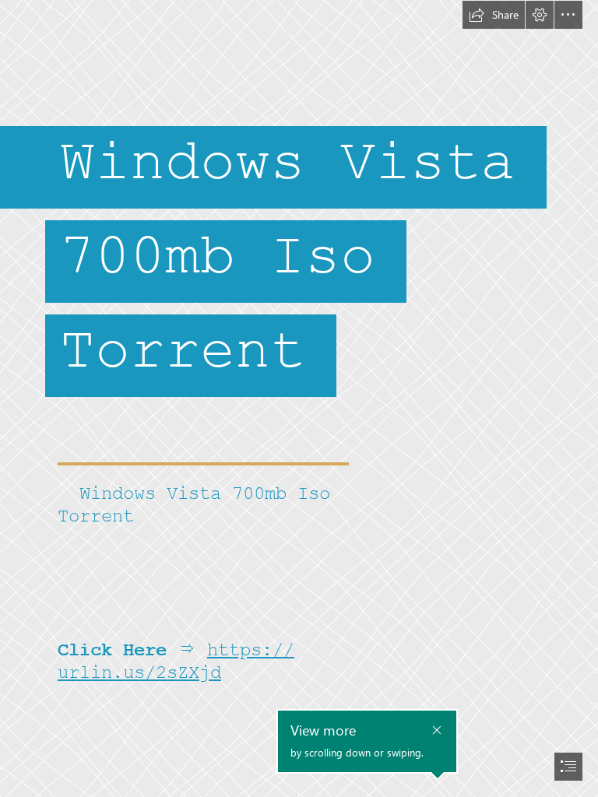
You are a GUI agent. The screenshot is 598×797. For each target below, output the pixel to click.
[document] (299, 398)
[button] (494, 15)
